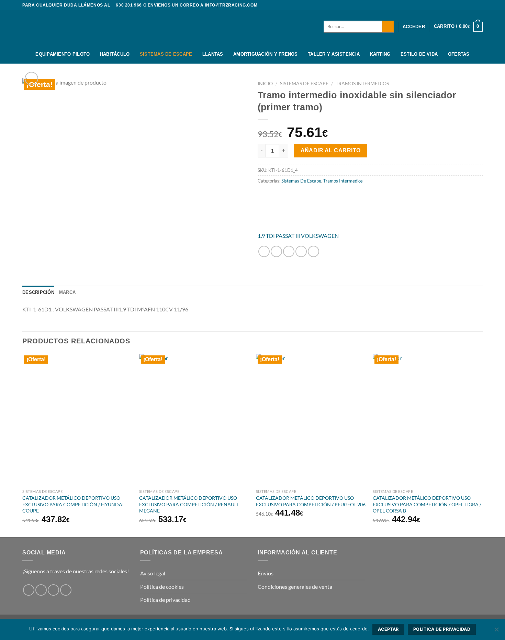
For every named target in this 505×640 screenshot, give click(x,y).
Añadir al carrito (331, 150)
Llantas (212, 54)
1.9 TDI (266, 235)
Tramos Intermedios (362, 83)
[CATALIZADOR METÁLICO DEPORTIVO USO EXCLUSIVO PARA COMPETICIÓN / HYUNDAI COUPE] (77, 420)
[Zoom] (31, 78)
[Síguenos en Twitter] (479, 5)
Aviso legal (152, 573)
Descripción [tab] (38, 292)
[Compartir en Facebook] (264, 251)
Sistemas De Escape (166, 54)
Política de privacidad (165, 599)
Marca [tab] (67, 292)
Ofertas (459, 54)
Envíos (265, 573)
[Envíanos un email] (65, 590)
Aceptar (388, 629)
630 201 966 (129, 5)
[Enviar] (388, 26)
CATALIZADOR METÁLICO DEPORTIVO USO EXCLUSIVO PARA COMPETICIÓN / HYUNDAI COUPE (73, 504)
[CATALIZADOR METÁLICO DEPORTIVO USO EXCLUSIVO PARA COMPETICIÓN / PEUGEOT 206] (311, 420)
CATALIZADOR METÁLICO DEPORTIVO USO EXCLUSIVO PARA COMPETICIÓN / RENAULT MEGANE (189, 504)
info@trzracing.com (231, 5)
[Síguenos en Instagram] (473, 5)
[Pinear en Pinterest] (301, 251)
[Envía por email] (288, 251)
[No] (496, 631)
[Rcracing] (335, 208)
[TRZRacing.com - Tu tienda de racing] (56, 27)
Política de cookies (162, 586)
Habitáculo (115, 54)
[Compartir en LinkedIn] (313, 251)
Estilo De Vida (419, 54)
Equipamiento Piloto (62, 54)
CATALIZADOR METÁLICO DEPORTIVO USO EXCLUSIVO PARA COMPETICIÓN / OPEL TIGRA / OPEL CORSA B (427, 504)
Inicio (265, 83)
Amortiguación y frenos (265, 54)
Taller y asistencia (334, 54)
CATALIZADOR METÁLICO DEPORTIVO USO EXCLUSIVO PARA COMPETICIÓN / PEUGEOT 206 (311, 501)
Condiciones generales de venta (295, 586)
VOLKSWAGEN (320, 235)
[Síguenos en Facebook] (466, 5)
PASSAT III (288, 235)
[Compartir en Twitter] (276, 251)
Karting (380, 54)
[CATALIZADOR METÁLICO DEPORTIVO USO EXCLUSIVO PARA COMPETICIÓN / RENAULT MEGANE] (194, 420)
